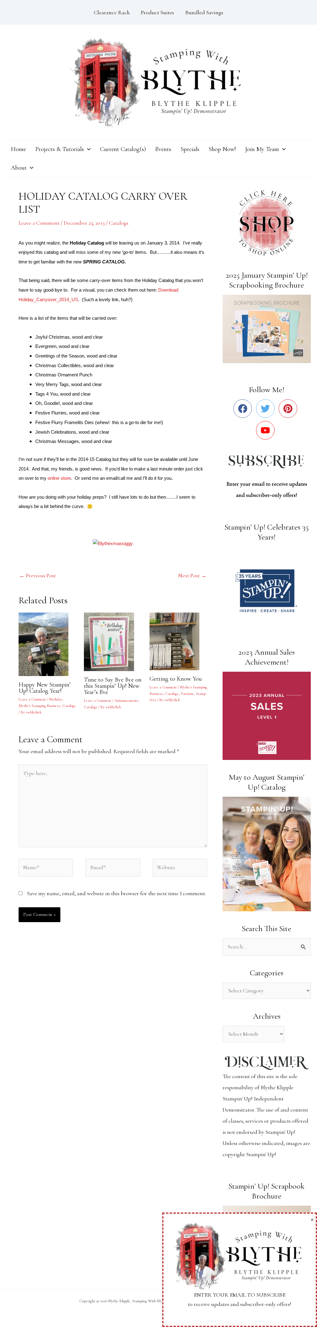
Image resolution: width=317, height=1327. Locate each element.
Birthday (55, 699)
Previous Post (37, 575)
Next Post (192, 575)
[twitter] (266, 408)
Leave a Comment (39, 222)
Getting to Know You (176, 679)
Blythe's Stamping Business (39, 705)
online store (59, 478)
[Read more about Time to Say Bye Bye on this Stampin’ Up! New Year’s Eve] (112, 641)
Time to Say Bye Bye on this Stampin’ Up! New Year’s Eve (112, 686)
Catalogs (118, 222)
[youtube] (266, 430)
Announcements (126, 700)
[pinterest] (289, 408)
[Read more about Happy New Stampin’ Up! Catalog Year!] (47, 643)
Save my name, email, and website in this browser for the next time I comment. (116, 893)
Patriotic (187, 693)
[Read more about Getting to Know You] (178, 640)
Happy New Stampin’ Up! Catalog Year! (45, 688)
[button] (87, 149)
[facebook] (244, 408)
